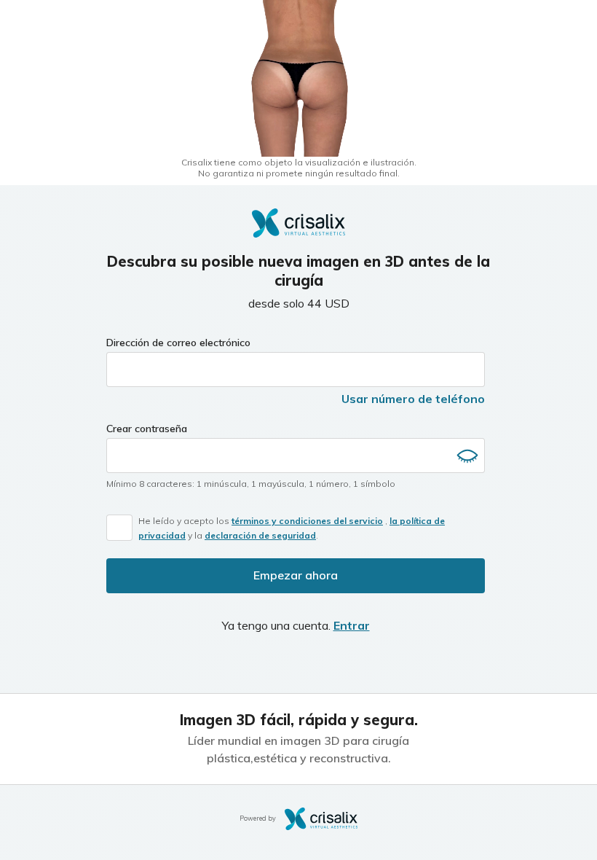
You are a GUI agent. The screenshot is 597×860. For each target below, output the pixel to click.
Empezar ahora (295, 575)
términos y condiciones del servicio (307, 520)
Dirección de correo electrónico (178, 342)
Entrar (351, 625)
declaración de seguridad (260, 535)
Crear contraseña (146, 428)
